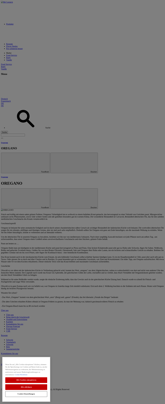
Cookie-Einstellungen (26, 394)
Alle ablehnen (26, 387)
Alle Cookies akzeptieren (26, 380)
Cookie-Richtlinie (21, 374)
